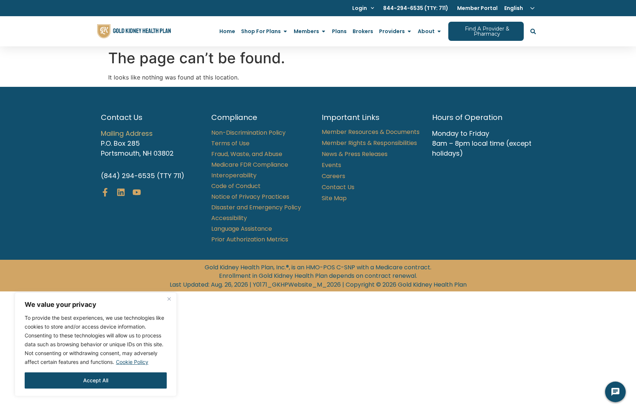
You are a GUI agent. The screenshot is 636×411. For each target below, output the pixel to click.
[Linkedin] (121, 192)
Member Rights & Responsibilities (369, 143)
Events (331, 165)
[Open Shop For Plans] (285, 31)
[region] (96, 344)
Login (359, 8)
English (513, 8)
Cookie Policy (132, 362)
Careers (333, 176)
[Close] (169, 298)
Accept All (95, 380)
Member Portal (477, 8)
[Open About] (439, 31)
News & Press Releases (355, 154)
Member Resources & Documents (371, 132)
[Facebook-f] (105, 192)
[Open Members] (323, 31)
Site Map (334, 198)
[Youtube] (136, 192)
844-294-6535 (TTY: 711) (415, 8)
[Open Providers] (409, 31)
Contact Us (338, 187)
